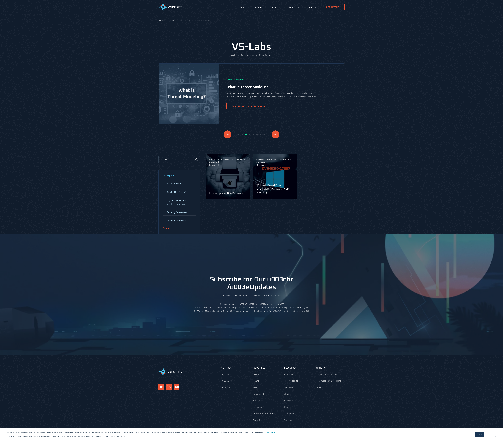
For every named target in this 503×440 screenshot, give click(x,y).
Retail (255, 387)
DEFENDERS (227, 387)
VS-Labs (288, 420)
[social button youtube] (176, 387)
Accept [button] (479, 434)
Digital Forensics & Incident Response (176, 202)
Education (257, 420)
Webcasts (288, 387)
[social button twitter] (161, 387)
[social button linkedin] (169, 387)
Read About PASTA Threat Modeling (252, 107)
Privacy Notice (270, 432)
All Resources (174, 183)
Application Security (177, 192)
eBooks (287, 394)
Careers (319, 387)
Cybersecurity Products (326, 374)
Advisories (289, 413)
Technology (258, 407)
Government (258, 394)
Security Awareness (177, 212)
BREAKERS (226, 380)
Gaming (256, 400)
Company (321, 368)
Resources (276, 7)
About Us (294, 7)
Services (243, 7)
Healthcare (258, 374)
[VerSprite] (170, 8)
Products (310, 7)
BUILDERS (226, 374)
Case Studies (290, 400)
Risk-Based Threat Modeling (328, 380)
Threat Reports (291, 380)
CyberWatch (289, 374)
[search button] (196, 159)
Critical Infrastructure (263, 413)
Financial (257, 380)
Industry (259, 7)
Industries (259, 368)
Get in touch (333, 7)
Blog (286, 407)
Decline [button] (490, 434)
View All (166, 228)
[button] (227, 134)
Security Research (176, 220)
